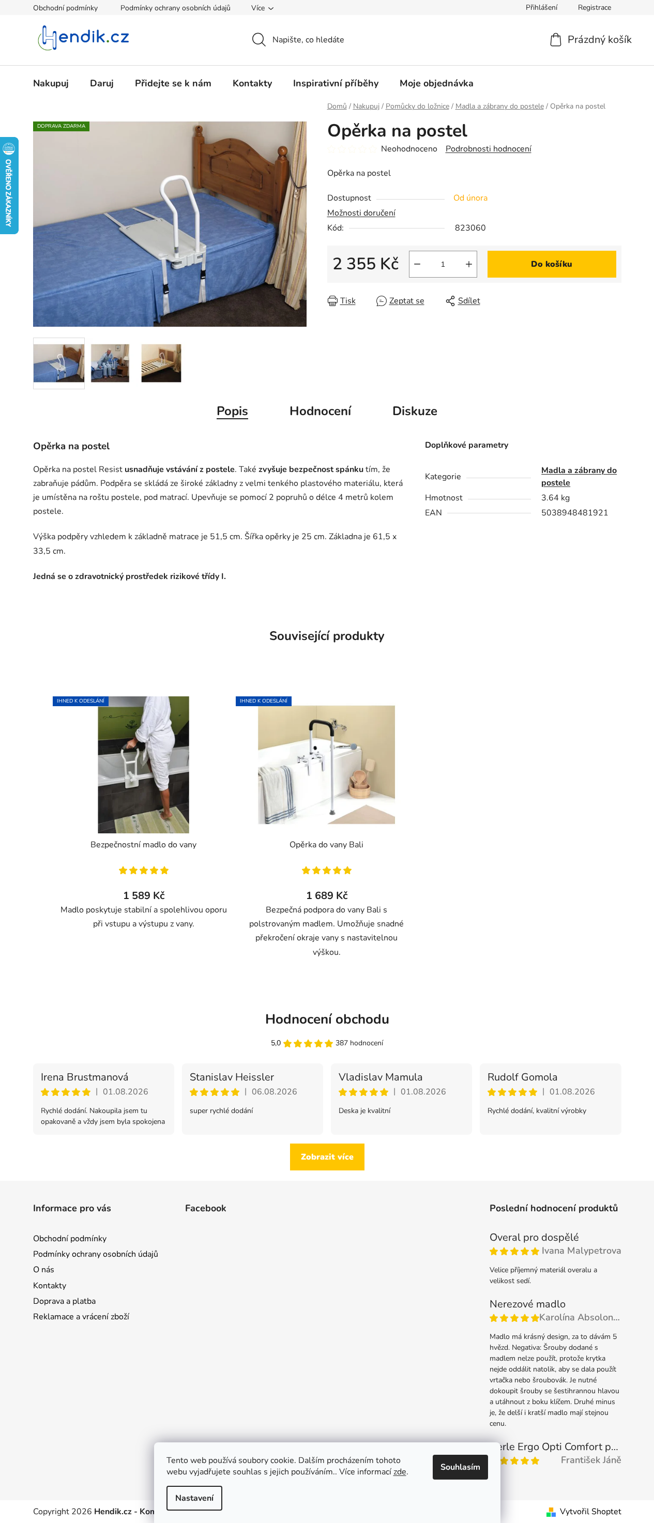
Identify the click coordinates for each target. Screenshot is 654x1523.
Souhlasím (460, 1467)
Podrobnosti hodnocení (488, 149)
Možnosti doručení (361, 213)
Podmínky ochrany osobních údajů (175, 8)
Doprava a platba (64, 1301)
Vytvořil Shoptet (590, 1511)
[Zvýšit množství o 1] (469, 264)
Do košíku (551, 264)
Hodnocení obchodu (327, 1019)
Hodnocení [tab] (320, 411)
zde (399, 1472)
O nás (43, 1269)
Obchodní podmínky (65, 8)
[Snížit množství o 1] (417, 264)
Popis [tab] (232, 411)
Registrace (594, 7)
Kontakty (49, 1285)
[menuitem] (51, 83)
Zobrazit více (327, 1157)
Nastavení (194, 1498)
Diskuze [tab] (414, 411)
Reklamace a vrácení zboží (81, 1316)
